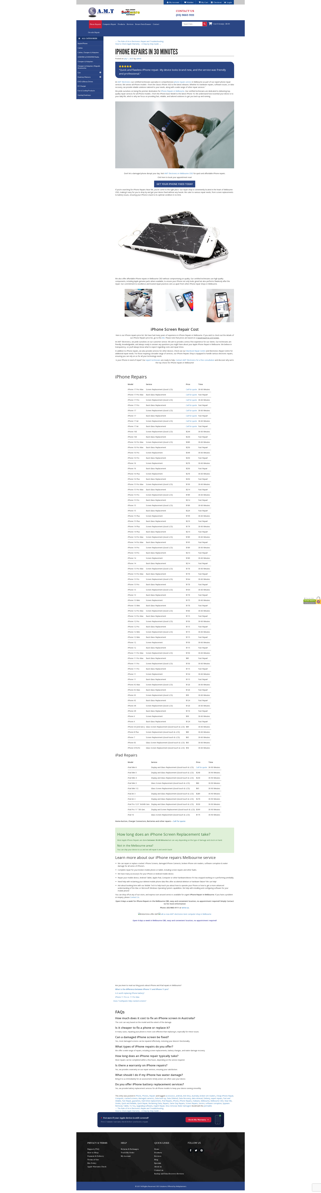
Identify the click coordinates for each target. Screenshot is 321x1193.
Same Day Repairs (177, 1103)
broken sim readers (207, 1096)
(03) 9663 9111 (185, 15)
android (179, 1096)
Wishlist (189, 2)
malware (196, 1101)
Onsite (118, 1103)
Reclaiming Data (155, 1103)
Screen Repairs (192, 1103)
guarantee (136, 1101)
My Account (126, 1156)
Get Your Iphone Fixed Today (175, 184)
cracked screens (130, 1098)
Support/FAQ (93, 1149)
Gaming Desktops (84, 95)
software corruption (214, 1103)
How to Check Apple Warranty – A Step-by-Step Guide (138, 44)
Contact (156, 24)
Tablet (126, 1106)
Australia (195, 1096)
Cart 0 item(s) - (221, 24)
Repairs (152, 1096)
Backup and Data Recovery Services (169, 1174)
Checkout (217, 2)
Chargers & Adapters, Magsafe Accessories (89, 67)
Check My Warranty (197, 1120)
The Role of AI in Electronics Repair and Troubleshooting (139, 41)
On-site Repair (94, 32)
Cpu (79, 73)
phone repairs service (182, 82)
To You (132, 1106)
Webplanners (181, 1186)
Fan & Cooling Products (86, 91)
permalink (208, 1106)
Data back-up (160, 1098)
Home (156, 1149)
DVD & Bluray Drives (85, 82)
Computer (119, 1098)
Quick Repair (142, 1103)
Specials (157, 1163)
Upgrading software (144, 1106)
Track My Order (127, 1152)
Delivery (207, 1098)
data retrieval (197, 1098)
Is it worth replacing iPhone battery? (129, 993)
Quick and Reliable (129, 1103)
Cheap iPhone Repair (224, 1096)
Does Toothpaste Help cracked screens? (129, 1001)
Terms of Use (93, 1159)
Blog (156, 1159)
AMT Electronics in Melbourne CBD (178, 173)
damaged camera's (146, 1098)
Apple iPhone (82, 43)
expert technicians (153, 360)
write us (185, 907)
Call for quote (191, 389)
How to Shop (93, 1152)
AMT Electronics (124, 82)
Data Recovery (185, 1098)
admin (138, 58)
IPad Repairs (167, 1101)
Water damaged (184, 1106)
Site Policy (91, 1163)
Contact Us (134, 897)
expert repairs (216, 1098)
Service (202, 1103)
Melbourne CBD (217, 1101)
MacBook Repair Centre (196, 351)
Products (121, 24)
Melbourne (205, 1101)
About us (158, 1167)
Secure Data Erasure (143, 24)
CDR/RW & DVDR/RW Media (88, 57)
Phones (145, 1096)
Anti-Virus (187, 1096)
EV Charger (82, 86)
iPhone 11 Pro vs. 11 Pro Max (127, 997)
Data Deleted (172, 1098)
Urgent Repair (159, 1106)
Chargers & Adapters (85, 61)
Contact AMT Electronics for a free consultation (195, 360)
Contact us (158, 1170)
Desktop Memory (84, 77)
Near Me (228, 1101)
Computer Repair (109, 24)
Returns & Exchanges (130, 1149)
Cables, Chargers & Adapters (88, 52)
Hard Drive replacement (151, 1101)
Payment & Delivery (95, 1156)
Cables (80, 48)
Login (229, 2)
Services (130, 24)
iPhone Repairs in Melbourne (172, 91)
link (163, 338)
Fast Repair (126, 1101)
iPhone (138, 1096)
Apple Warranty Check (96, 1167)
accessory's (170, 1096)
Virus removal (171, 1106)
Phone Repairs (95, 24)
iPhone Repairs (186, 1101)
